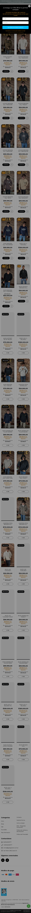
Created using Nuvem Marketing (15, 32)
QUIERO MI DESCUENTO (15, 27)
